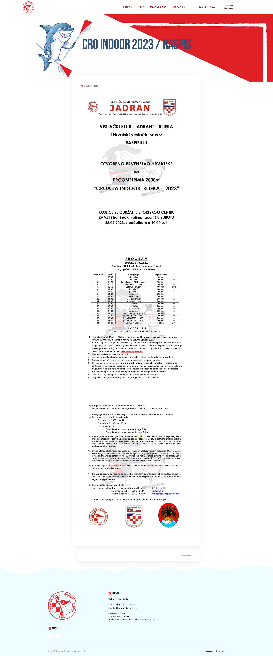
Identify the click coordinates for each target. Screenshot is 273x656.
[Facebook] (51, 636)
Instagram (220, 651)
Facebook (209, 651)
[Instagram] (58, 636)
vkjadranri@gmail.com (126, 608)
